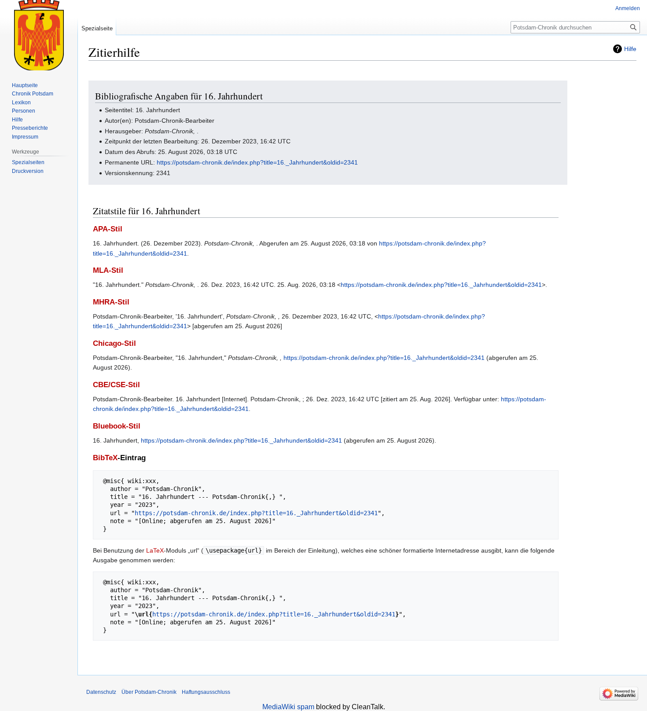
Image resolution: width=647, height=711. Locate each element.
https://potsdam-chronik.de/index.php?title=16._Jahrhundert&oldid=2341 (257, 162)
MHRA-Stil (111, 302)
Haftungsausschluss (206, 692)
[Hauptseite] (39, 35)
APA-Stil (107, 229)
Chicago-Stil (114, 343)
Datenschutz (101, 692)
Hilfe (630, 48)
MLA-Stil (108, 270)
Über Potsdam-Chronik (148, 692)
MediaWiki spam (288, 707)
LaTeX (155, 550)
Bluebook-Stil (116, 426)
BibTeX (105, 458)
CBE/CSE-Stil (116, 385)
